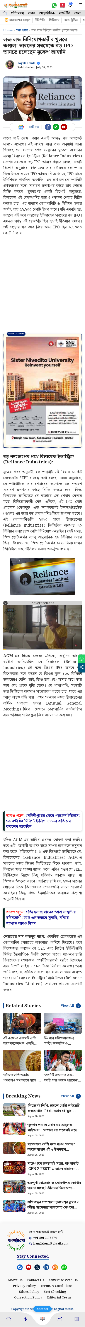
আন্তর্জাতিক (47, 13)
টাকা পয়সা (22, 30)
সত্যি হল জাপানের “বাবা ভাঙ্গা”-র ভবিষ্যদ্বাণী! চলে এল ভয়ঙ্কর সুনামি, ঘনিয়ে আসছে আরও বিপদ (41, 884)
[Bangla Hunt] (15, 5)
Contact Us (35, 1246)
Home (8, 30)
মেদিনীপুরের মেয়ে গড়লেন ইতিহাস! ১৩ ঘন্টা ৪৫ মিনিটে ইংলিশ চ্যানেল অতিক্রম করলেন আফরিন (43, 787)
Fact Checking (55, 1258)
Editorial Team (59, 1263)
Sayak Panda (26, 63)
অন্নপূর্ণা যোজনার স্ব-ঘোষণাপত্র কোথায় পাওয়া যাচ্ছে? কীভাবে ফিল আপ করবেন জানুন (54, 1154)
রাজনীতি (64, 13)
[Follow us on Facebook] (48, 127)
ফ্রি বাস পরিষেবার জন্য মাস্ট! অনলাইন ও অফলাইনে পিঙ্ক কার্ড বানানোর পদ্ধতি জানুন (59, 1012)
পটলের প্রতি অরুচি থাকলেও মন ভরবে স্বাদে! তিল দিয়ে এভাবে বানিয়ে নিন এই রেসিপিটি (22, 1049)
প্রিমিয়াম (54, 20)
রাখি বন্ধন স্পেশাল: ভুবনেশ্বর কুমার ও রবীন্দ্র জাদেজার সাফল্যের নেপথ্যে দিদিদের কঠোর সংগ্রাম (53, 1174)
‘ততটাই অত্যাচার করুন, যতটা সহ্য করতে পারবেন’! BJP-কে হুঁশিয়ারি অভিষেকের (61, 1049)
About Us (15, 1246)
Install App (42, 1309)
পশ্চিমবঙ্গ (17, 13)
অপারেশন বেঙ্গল (19, 20)
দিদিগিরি (40, 20)
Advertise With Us (63, 1246)
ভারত (31, 13)
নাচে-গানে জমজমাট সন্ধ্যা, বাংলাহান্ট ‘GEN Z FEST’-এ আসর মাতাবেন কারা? (52, 1135)
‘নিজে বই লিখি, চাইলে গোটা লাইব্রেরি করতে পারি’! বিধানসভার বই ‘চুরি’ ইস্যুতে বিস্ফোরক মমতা (53, 1077)
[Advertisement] (42, 285)
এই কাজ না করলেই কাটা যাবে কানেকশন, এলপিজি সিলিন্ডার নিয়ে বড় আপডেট (21, 1010)
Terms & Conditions (56, 1252)
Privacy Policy (24, 1252)
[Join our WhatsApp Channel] (56, 127)
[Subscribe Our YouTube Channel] (64, 127)
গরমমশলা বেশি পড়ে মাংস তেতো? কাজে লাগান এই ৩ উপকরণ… (51, 1113)
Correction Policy (28, 1263)
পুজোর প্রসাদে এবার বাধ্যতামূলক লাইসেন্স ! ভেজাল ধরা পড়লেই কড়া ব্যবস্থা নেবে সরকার (52, 1096)
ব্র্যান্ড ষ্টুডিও (71, 20)
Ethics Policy (29, 1258)
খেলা (77, 13)
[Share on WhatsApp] (81, 659)
